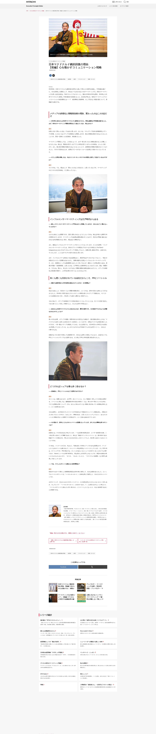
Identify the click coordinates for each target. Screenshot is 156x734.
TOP (27, 10)
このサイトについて (102, 6)
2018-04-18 (52, 70)
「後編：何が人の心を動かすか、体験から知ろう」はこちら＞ (67, 533)
